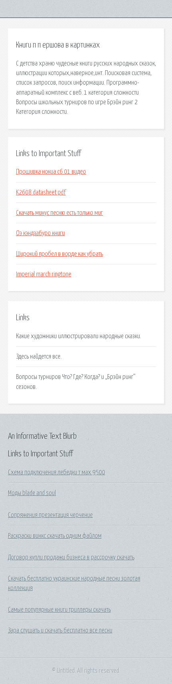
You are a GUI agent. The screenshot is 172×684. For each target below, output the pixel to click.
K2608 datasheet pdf (41, 192)
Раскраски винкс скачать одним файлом (55, 536)
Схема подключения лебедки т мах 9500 (56, 472)
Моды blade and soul (32, 493)
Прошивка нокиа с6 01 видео (51, 172)
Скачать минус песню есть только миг (59, 213)
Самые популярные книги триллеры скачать (59, 610)
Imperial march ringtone (43, 274)
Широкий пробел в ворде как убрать (59, 254)
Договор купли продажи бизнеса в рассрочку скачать (71, 557)
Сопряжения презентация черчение (50, 515)
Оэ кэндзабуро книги (40, 233)
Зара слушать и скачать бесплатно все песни (60, 630)
